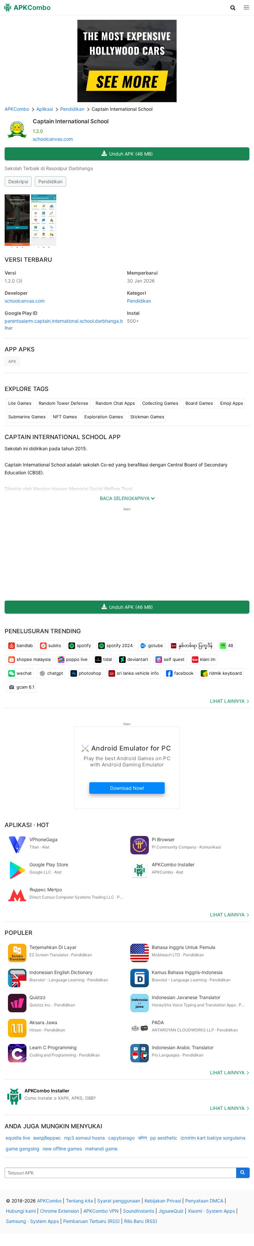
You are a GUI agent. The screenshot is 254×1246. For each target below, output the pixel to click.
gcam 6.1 (25, 687)
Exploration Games (103, 416)
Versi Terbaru (28, 259)
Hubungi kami (21, 1211)
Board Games (199, 403)
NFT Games (65, 416)
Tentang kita (79, 1200)
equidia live (18, 1138)
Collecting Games (160, 403)
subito (54, 645)
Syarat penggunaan (118, 1200)
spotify (84, 645)
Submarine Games (27, 416)
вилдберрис (47, 1138)
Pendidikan (50, 181)
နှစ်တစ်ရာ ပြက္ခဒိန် (195, 645)
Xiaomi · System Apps (211, 1211)
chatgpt (55, 673)
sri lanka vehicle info (138, 673)
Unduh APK (131, 154)
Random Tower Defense (63, 403)
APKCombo (17, 109)
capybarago (121, 1138)
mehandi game (101, 1148)
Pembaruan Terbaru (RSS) (91, 1221)
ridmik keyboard (225, 673)
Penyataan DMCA (204, 1200)
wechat (24, 673)
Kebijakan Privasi (163, 1200)
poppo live (77, 659)
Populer (18, 932)
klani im (207, 659)
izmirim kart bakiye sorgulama (213, 1138)
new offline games (62, 1148)
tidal (107, 659)
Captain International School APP (63, 436)
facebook (183, 673)
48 (230, 645)
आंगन (142, 1138)
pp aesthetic (163, 1138)
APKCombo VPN (101, 1211)
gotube (155, 645)
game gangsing (22, 1148)
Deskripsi (18, 181)
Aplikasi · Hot (27, 824)
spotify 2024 (119, 645)
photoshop (90, 673)
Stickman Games (147, 416)
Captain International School (70, 121)
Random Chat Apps (115, 403)
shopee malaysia (34, 659)
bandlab (25, 645)
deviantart (137, 659)
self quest (174, 659)
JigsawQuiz (171, 1211)
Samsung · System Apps (32, 1221)
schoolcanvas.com (53, 139)
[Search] (243, 1173)
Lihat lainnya (227, 701)
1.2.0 (13, 280)
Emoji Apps (231, 403)
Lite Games (19, 403)
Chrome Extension (59, 1211)
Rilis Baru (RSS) (140, 1221)
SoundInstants (138, 1211)
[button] (233, 7)
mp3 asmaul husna (84, 1138)
